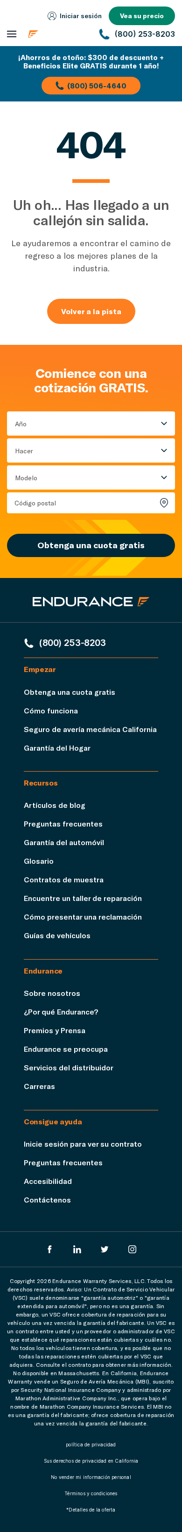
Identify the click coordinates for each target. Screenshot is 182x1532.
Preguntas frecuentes (63, 823)
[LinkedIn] (77, 1249)
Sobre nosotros (52, 992)
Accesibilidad (48, 1180)
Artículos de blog (54, 804)
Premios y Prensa (54, 1030)
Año (21, 424)
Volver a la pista (91, 311)
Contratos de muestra (64, 879)
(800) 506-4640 (96, 85)
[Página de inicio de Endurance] (57, 34)
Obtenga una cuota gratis (91, 545)
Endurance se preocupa (66, 1048)
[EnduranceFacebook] (50, 1249)
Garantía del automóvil (64, 842)
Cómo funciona (51, 710)
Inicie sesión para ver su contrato (83, 1143)
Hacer (24, 451)
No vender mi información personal (91, 1477)
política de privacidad (91, 1444)
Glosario (39, 860)
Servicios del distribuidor (68, 1067)
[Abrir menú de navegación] (11, 34)
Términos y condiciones (90, 1493)
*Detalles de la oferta (90, 1509)
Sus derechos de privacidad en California (91, 1461)
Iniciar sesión (81, 16)
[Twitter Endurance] (105, 1249)
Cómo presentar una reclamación (83, 916)
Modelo (26, 478)
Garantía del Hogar (57, 747)
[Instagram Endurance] (132, 1249)
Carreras (39, 1086)
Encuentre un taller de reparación (83, 898)
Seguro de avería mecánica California (90, 729)
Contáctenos (47, 1199)
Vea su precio (142, 16)
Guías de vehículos (57, 935)
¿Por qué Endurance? (61, 1011)
